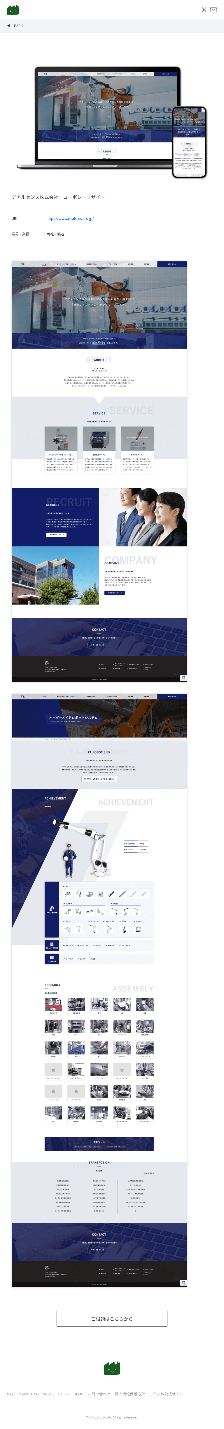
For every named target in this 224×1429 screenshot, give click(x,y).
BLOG (79, 1394)
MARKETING (29, 1394)
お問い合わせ (99, 1394)
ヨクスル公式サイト (166, 1394)
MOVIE (48, 1394)
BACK (18, 25)
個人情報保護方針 (130, 1394)
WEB (11, 1394)
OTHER (64, 1394)
